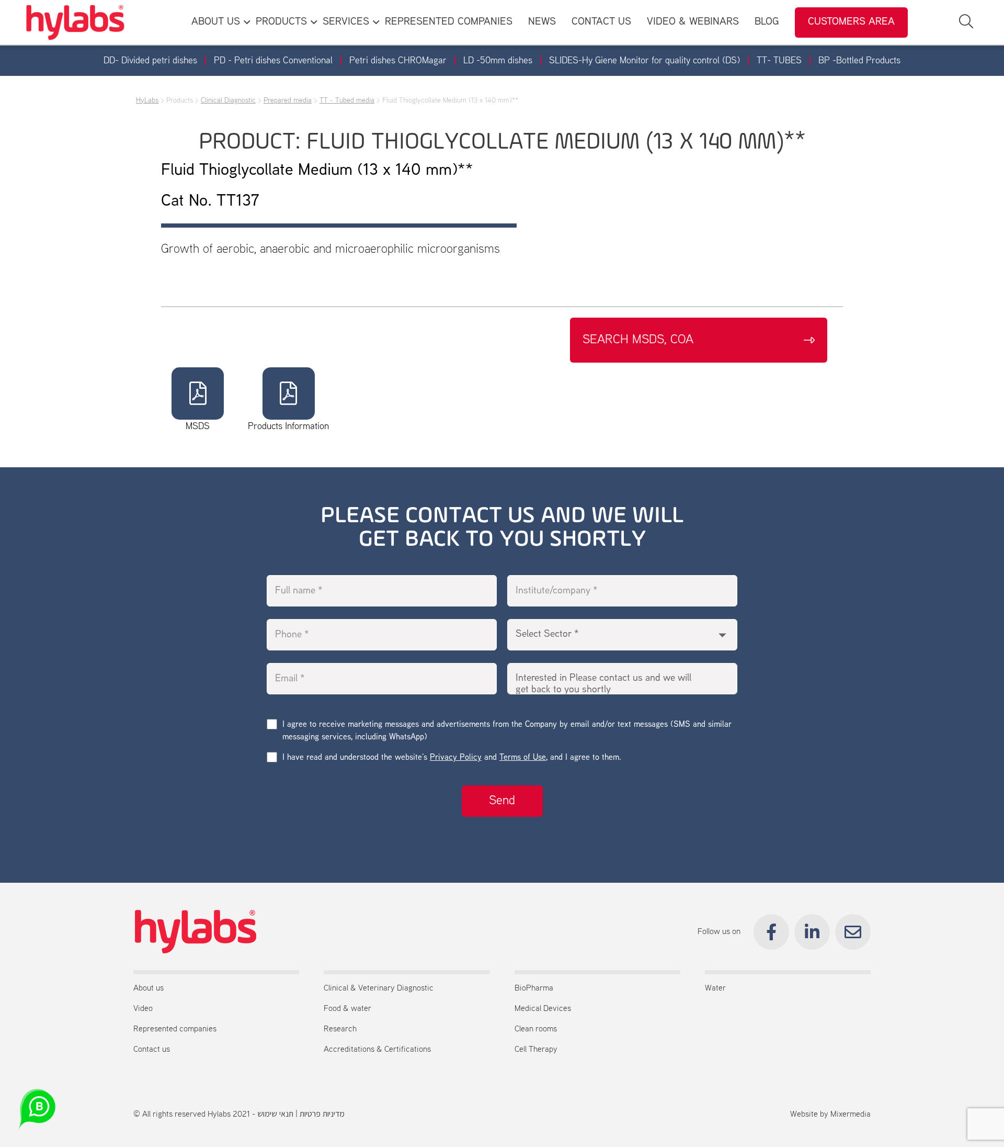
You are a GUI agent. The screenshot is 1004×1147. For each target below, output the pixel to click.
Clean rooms (536, 1029)
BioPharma (534, 988)
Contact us (151, 1049)
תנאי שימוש (275, 1114)
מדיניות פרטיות (322, 1114)
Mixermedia (850, 1114)
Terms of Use (522, 758)
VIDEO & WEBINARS (693, 22)
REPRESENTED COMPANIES (448, 22)
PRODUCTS (281, 22)
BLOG (767, 22)
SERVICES (346, 22)
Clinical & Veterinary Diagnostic (378, 988)
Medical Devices (543, 1009)
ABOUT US (215, 22)
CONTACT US (601, 22)
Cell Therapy (536, 1049)
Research (340, 1029)
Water (715, 988)
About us (148, 988)
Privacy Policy (456, 758)
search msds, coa (638, 340)
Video (143, 1009)
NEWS (542, 22)
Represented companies (174, 1029)
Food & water (347, 1009)
